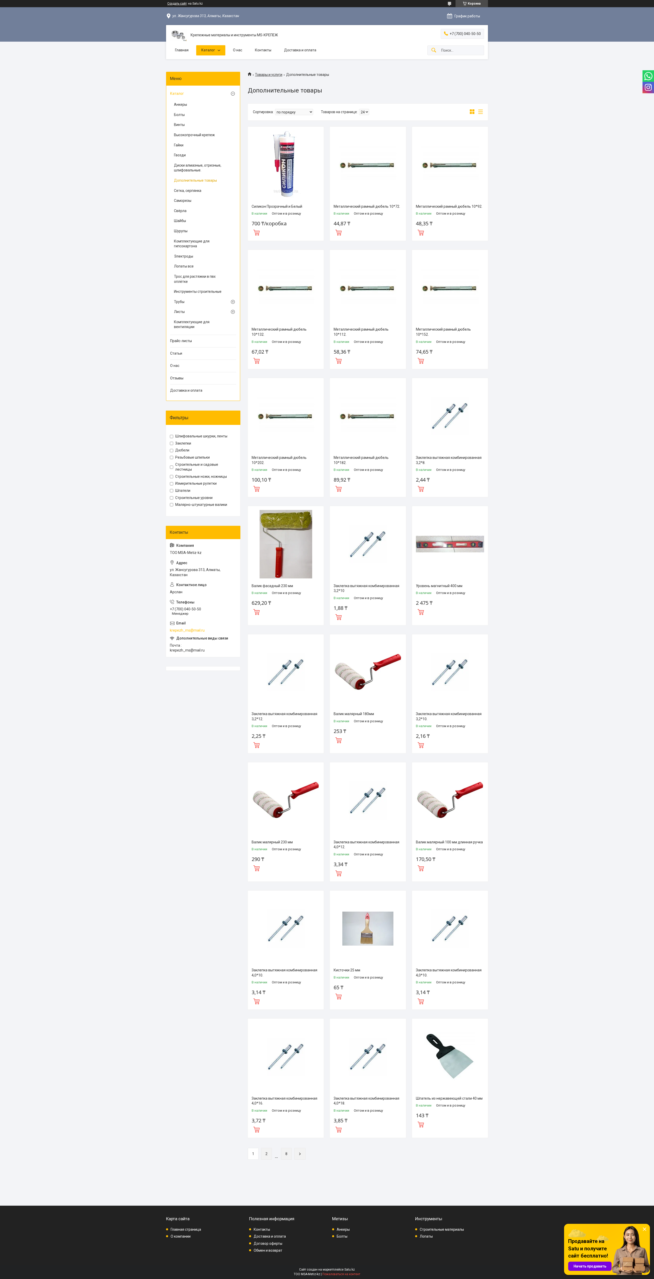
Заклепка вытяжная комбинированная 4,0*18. (366, 1101)
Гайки (178, 145)
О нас (237, 50)
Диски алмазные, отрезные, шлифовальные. (197, 167)
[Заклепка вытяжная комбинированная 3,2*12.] (286, 672)
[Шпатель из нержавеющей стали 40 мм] (450, 1056)
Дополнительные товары (195, 180)
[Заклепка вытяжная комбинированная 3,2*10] (368, 544)
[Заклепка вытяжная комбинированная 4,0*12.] (368, 800)
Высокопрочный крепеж (194, 135)
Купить (256, 232)
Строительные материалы (442, 1229)
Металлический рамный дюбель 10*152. (443, 331)
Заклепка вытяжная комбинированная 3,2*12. (284, 716)
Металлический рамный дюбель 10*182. (361, 460)
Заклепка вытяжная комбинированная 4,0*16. (284, 1101)
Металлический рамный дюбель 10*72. (367, 206)
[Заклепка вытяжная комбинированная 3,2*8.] (450, 416)
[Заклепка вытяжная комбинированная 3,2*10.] (450, 672)
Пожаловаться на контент (341, 1274)
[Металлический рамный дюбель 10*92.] (450, 165)
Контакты (263, 50)
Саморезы (182, 201)
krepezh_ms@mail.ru (187, 630)
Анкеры (180, 104)
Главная (182, 50)
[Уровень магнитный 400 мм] (450, 544)
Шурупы (181, 231)
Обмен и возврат (268, 1250)
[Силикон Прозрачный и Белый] (286, 165)
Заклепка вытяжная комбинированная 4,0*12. (366, 844)
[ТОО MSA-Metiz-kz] (178, 35)
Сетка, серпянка (187, 191)
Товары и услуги (268, 75)
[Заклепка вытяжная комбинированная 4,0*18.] (368, 1056)
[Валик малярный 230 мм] (286, 800)
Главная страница (186, 1229)
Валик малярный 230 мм (272, 842)
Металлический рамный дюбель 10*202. (279, 460)
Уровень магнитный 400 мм (439, 586)
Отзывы (176, 378)
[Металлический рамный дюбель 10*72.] (368, 165)
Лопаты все (184, 266)
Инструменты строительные (197, 291)
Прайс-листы (181, 341)
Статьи (176, 353)
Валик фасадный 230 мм (272, 586)
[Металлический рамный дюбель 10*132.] (286, 288)
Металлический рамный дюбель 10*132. (279, 331)
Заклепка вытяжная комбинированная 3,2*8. (449, 460)
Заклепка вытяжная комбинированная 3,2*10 (366, 588)
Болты (179, 115)
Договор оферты (268, 1243)
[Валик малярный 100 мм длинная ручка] (450, 800)
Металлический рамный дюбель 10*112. (361, 331)
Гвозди (180, 155)
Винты (179, 125)
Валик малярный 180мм (354, 714)
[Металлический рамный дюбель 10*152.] (450, 288)
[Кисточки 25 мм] (368, 928)
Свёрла (180, 211)
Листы (179, 312)
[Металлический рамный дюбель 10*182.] (368, 416)
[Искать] (433, 50)
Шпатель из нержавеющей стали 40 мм (449, 1098)
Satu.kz (349, 1269)
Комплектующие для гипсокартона (191, 243)
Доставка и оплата (300, 50)
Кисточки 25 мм (347, 970)
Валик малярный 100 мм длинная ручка (449, 842)
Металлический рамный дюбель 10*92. (449, 206)
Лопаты (426, 1236)
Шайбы (180, 221)
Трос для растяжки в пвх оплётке (195, 279)
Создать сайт (177, 3)
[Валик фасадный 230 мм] (286, 544)
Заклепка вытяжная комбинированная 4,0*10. (284, 972)
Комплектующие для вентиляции (191, 324)
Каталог (208, 50)
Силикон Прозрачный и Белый (277, 206)
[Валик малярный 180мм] (368, 672)
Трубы (179, 302)
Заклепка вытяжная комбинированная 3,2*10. (449, 716)
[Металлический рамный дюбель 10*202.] (286, 416)
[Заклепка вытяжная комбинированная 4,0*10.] (286, 928)
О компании (181, 1236)
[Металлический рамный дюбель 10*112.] (368, 288)
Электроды (183, 256)
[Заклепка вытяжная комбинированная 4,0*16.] (286, 1056)
